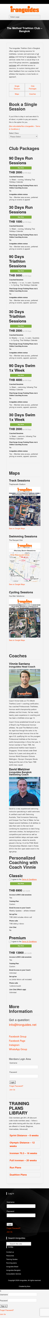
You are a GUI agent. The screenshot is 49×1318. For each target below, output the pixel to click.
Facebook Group (17, 1036)
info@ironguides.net (22, 1024)
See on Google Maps (17, 528)
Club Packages (32, 87)
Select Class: (14, 133)
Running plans (11, 1263)
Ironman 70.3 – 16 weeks (23, 1153)
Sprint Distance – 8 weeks (24, 1135)
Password (13, 1072)
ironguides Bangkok (13, 1270)
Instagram (14, 1044)
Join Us (12, 1089)
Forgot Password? (16, 1086)
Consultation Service (13, 1274)
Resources (10, 1255)
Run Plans (15, 1167)
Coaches (32, 94)
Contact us (10, 1252)
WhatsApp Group (18, 1049)
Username (13, 1063)
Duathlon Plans (18, 1174)
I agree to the (24, 879)
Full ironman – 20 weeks (23, 1160)
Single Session (17, 87)
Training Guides (12, 1259)
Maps (17, 94)
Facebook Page (17, 1040)
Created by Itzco (24, 1286)
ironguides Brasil (12, 1266)
